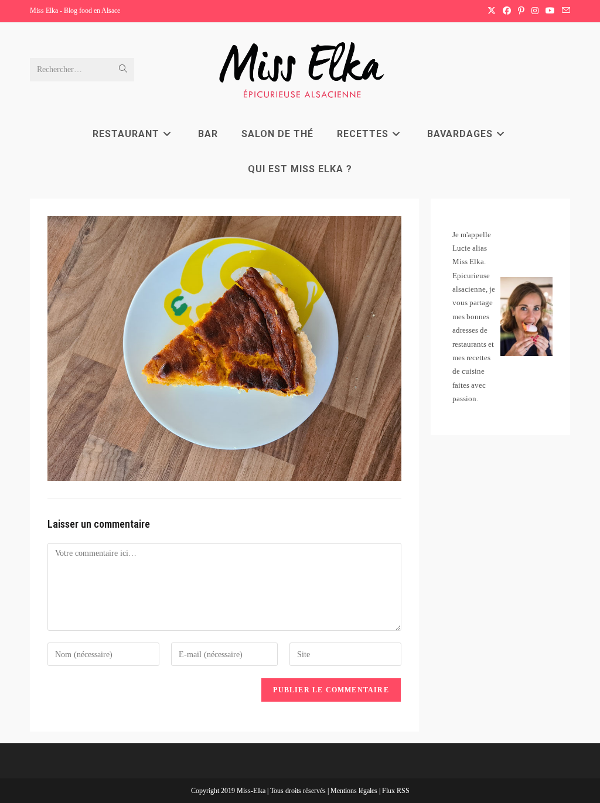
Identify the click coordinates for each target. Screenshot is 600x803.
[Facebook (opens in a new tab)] (506, 11)
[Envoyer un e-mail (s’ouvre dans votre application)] (564, 11)
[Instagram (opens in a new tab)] (535, 11)
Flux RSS (396, 791)
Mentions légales (354, 791)
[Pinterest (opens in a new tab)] (521, 11)
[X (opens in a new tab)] (491, 11)
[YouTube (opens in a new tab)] (550, 11)
